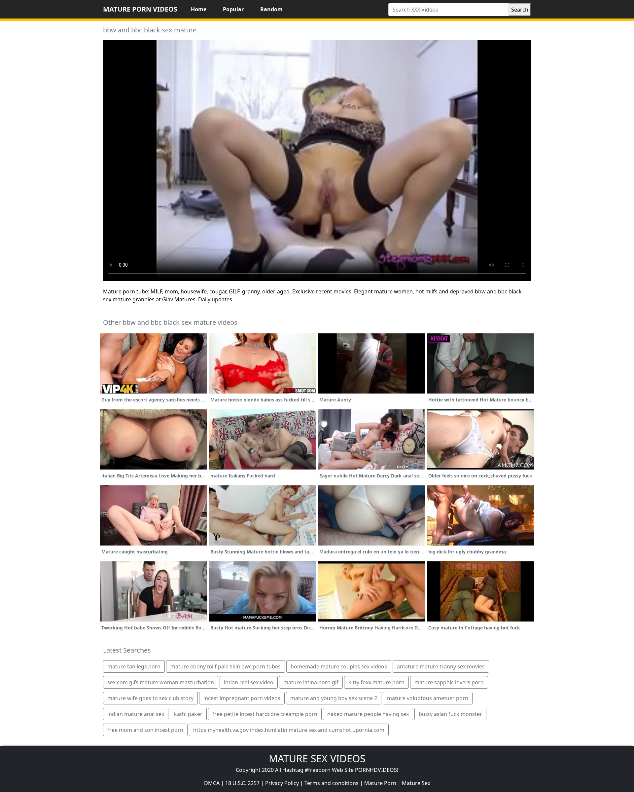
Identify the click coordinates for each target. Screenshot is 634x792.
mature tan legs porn (133, 666)
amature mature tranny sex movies (441, 666)
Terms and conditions (331, 783)
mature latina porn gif (310, 682)
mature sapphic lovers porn (449, 682)
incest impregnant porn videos (241, 698)
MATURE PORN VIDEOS (140, 9)
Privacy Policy (282, 783)
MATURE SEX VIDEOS (317, 758)
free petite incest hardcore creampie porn (264, 714)
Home (198, 9)
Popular (233, 9)
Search (519, 9)
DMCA (212, 783)
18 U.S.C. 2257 (242, 783)
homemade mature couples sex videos (339, 666)
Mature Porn (380, 783)
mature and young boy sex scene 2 (333, 698)
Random (271, 9)
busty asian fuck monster (450, 714)
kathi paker (188, 714)
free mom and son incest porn (145, 730)
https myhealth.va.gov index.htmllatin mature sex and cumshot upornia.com (288, 730)
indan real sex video (248, 682)
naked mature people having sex (368, 714)
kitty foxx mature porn (376, 682)
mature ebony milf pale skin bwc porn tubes (225, 666)
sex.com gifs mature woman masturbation (160, 682)
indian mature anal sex (135, 714)
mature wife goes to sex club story (150, 698)
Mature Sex (416, 783)
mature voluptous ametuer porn (427, 698)
